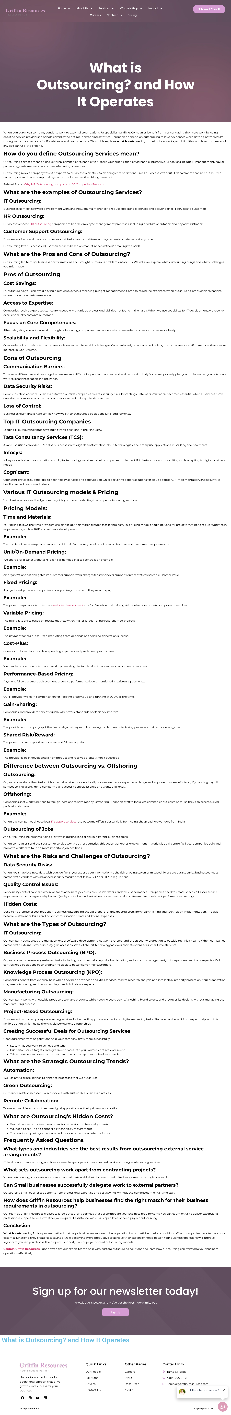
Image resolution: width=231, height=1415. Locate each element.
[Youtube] (37, 1398)
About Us (82, 8)
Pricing (132, 15)
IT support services (63, 821)
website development (68, 605)
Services (104, 8)
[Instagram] (30, 1398)
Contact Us (114, 15)
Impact (153, 8)
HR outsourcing (40, 224)
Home (62, 8)
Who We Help (129, 8)
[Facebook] (22, 1398)
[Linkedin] (45, 1398)
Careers (95, 15)
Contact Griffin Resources (21, 1249)
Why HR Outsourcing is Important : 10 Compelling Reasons (64, 184)
